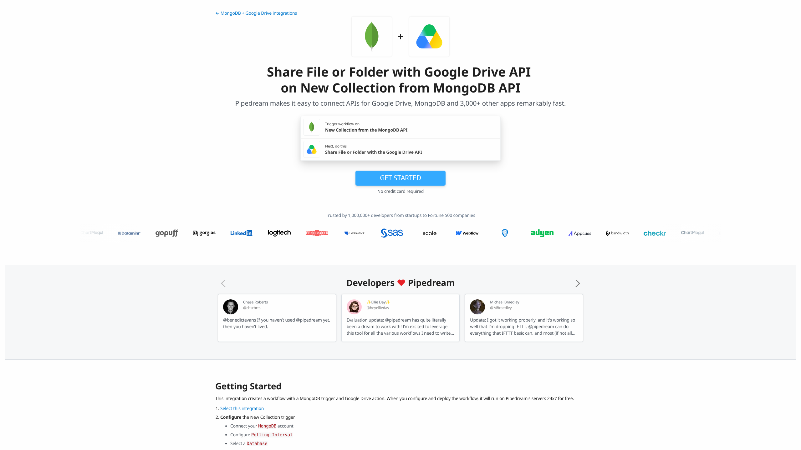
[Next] (577, 283)
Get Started (400, 177)
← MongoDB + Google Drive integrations (256, 13)
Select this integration (242, 409)
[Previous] (223, 283)
